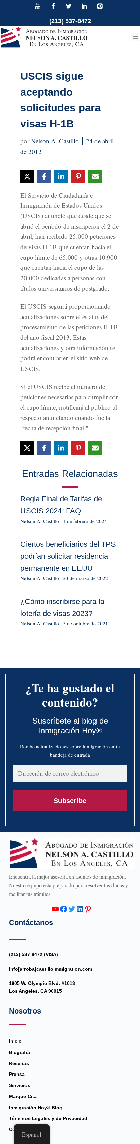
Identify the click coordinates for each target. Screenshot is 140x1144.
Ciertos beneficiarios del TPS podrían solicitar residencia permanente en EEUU (68, 556)
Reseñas (19, 1063)
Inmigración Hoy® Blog (36, 1107)
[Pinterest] (99, 7)
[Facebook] (53, 7)
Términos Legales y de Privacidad (48, 1118)
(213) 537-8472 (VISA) (33, 954)
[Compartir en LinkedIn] (61, 176)
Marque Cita (23, 1096)
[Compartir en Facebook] (44, 176)
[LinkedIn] (84, 7)
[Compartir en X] (27, 176)
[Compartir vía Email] (95, 176)
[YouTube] (37, 7)
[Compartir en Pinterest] (78, 176)
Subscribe (70, 800)
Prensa (17, 1074)
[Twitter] (68, 7)
